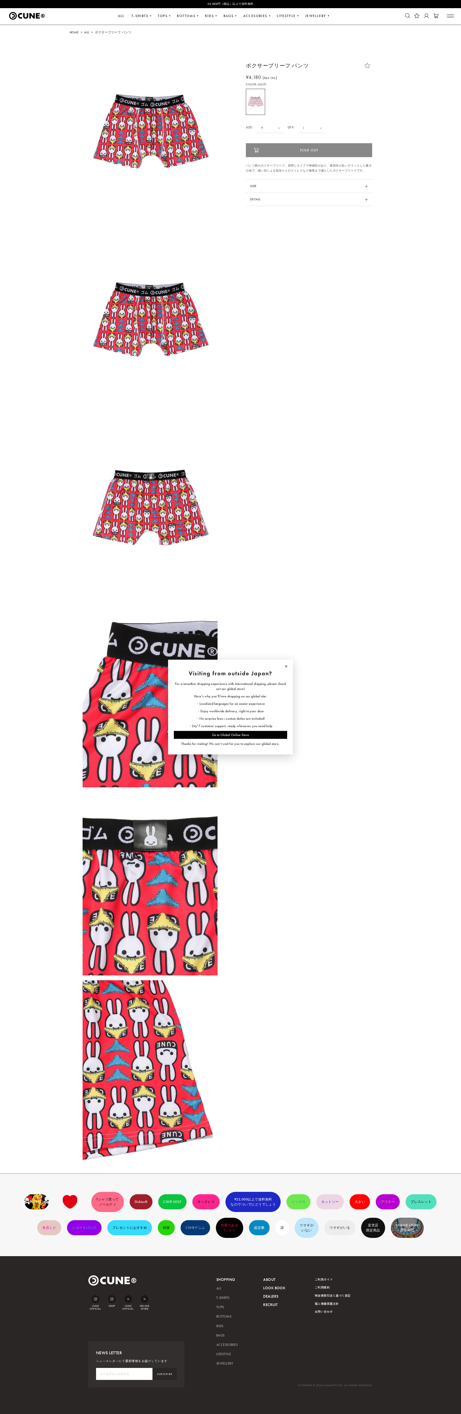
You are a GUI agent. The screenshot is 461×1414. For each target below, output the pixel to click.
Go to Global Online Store (230, 735)
